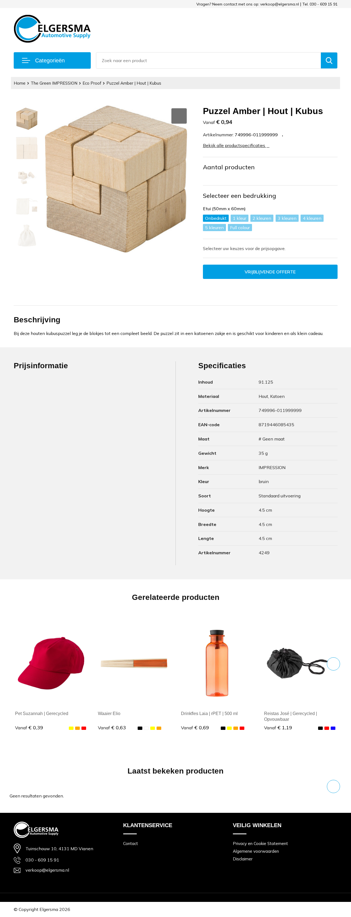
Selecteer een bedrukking (239, 196)
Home (20, 83)
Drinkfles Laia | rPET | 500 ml (209, 713)
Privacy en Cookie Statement (260, 843)
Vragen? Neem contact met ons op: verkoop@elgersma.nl (247, 4)
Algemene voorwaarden (256, 851)
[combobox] (208, 60)
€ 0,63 (112, 727)
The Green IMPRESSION (54, 83)
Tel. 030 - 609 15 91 (320, 4)
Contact (130, 843)
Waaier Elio (109, 713)
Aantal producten (229, 167)
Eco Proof (92, 83)
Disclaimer (243, 858)
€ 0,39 (29, 727)
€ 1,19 (278, 727)
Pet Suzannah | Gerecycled (41, 713)
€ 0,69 (195, 727)
